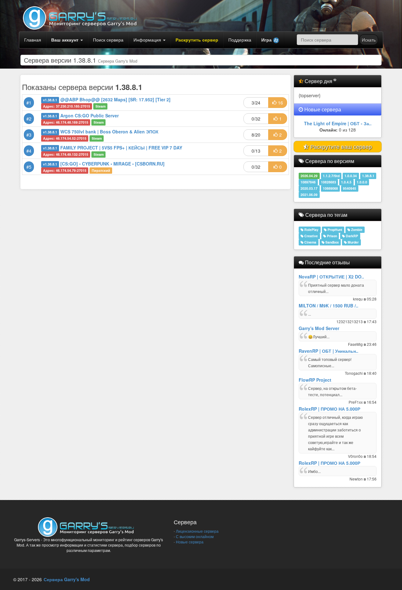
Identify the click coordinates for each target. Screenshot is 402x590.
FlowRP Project (315, 380)
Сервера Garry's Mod (67, 579)
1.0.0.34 (351, 175)
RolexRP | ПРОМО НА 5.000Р (329, 409)
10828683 (328, 182)
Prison (331, 235)
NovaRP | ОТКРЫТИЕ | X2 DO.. (331, 276)
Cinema (309, 242)
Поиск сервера (108, 40)
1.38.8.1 (368, 175)
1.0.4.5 (346, 182)
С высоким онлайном (194, 536)
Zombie (356, 229)
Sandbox (331, 242)
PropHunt (334, 229)
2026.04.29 (309, 175)
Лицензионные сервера (197, 531)
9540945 (349, 188)
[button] (270, 40)
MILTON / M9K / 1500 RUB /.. (328, 305)
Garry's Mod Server (319, 328)
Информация (147, 40)
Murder (353, 242)
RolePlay (310, 229)
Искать (369, 40)
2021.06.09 (309, 194)
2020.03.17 (309, 188)
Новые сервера (189, 541)
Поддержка (239, 40)
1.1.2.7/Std (331, 175)
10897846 (308, 182)
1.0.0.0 (362, 182)
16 (280, 102)
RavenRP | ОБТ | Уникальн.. (328, 351)
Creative (310, 235)
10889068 (330, 188)
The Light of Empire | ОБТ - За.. (338, 123)
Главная (32, 40)
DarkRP (351, 235)
